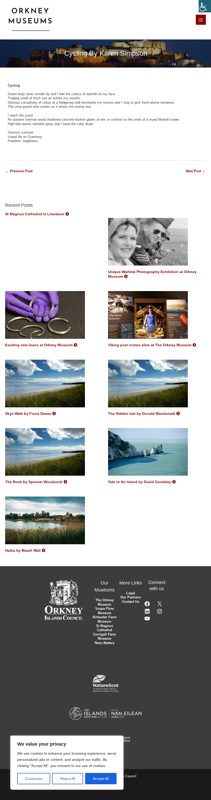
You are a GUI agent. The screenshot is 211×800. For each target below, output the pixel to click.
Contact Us (130, 602)
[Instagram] (159, 613)
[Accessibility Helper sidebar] (205, 6)
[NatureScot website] (105, 683)
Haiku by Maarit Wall (23, 550)
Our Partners (130, 597)
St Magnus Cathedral (104, 628)
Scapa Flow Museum (104, 611)
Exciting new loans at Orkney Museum (39, 345)
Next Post (195, 171)
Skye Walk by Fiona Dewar (28, 413)
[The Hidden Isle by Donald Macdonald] (148, 385)
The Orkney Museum (104, 602)
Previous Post (19, 171)
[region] (67, 763)
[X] (159, 606)
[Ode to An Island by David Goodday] (148, 453)
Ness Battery (105, 643)
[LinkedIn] (147, 613)
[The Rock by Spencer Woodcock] (45, 453)
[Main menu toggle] (201, 20)
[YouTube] (147, 620)
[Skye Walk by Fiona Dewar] (45, 385)
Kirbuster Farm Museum (105, 619)
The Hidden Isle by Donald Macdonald (141, 413)
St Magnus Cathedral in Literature (34, 214)
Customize (33, 779)
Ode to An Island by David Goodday (139, 482)
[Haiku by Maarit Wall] (45, 522)
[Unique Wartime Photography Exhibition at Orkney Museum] (148, 243)
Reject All (67, 779)
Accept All (101, 779)
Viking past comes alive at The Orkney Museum (149, 345)
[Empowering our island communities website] (105, 713)
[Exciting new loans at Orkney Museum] (45, 317)
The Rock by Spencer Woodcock (34, 482)
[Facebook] (147, 606)
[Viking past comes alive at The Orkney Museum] (148, 317)
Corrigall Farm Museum (104, 636)
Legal (130, 593)
